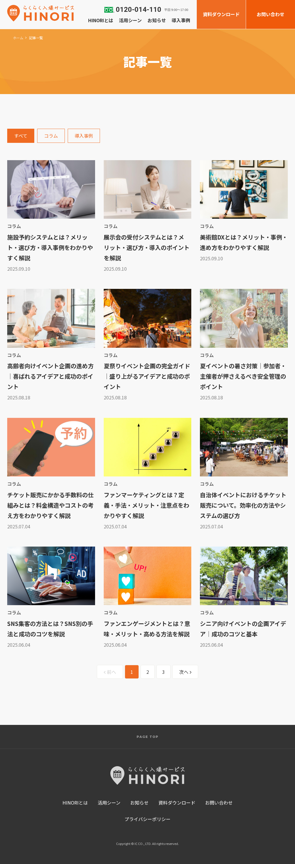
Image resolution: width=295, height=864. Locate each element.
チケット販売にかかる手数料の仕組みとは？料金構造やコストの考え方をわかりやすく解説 (50, 505)
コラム (51, 135)
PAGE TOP (147, 737)
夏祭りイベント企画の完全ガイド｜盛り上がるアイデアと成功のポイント (147, 376)
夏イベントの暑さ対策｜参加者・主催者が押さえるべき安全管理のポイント (243, 376)
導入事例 (84, 135)
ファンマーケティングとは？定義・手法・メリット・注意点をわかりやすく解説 (146, 505)
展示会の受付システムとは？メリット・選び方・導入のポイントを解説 (147, 247)
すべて (20, 135)
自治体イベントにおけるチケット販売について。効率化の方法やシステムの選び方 (243, 505)
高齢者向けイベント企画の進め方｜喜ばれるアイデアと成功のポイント (50, 376)
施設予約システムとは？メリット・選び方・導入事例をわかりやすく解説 (50, 247)
